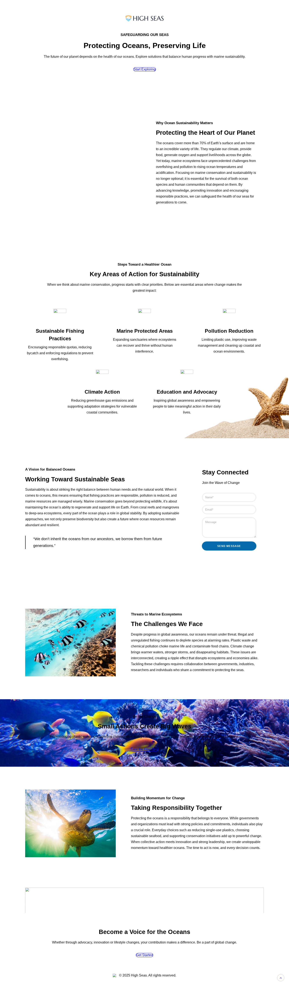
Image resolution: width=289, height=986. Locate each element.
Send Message (229, 546)
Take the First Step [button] (144, 749)
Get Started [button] (144, 955)
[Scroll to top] (280, 977)
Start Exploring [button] (144, 69)
